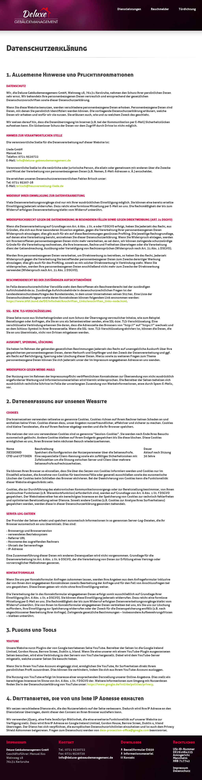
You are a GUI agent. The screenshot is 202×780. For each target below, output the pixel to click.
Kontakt (129, 757)
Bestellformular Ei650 (139, 749)
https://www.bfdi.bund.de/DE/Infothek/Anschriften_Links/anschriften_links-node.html (66, 300)
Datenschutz (181, 770)
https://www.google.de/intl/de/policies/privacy (120, 684)
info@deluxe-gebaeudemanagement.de (43, 160)
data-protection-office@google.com (124, 730)
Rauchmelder (160, 8)
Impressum (180, 767)
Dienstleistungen (129, 8)
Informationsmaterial (138, 753)
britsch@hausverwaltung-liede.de (39, 185)
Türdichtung (187, 8)
